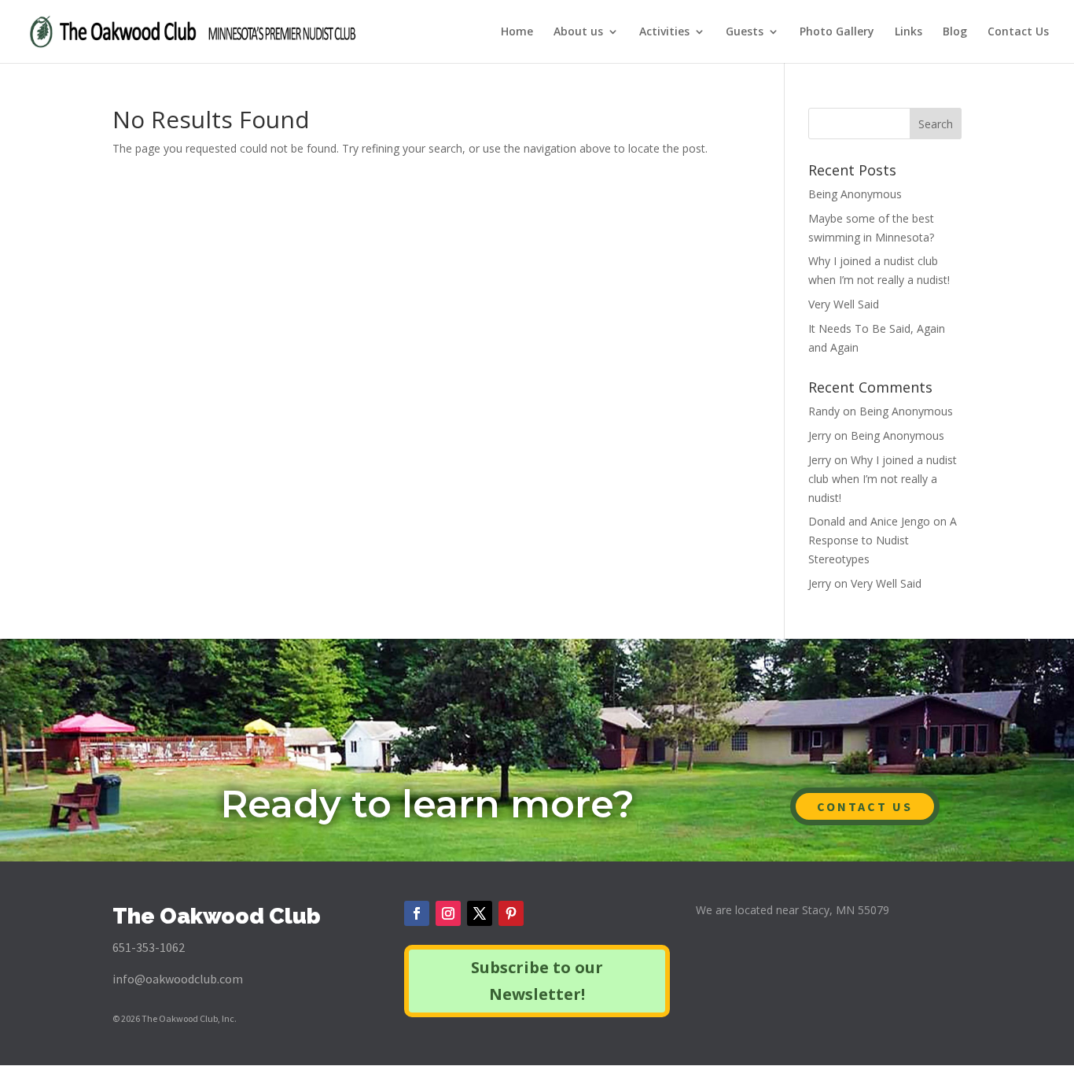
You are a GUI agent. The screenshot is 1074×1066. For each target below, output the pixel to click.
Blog (955, 32)
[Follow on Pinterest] (511, 913)
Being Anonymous (855, 193)
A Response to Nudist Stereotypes (882, 540)
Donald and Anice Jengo (869, 521)
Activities (664, 32)
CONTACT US (865, 806)
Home (517, 32)
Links (908, 32)
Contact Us (1018, 32)
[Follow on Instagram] (448, 913)
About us (578, 32)
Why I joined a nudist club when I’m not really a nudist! (882, 478)
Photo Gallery (837, 32)
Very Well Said (843, 304)
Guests (744, 32)
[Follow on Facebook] (416, 913)
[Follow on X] (479, 913)
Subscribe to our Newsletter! (537, 981)
